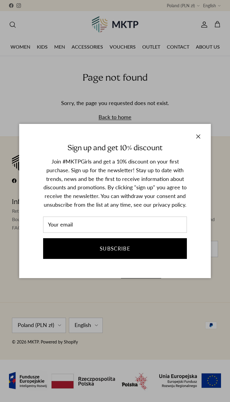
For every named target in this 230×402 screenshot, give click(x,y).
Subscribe (115, 248)
